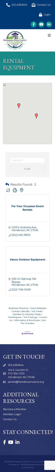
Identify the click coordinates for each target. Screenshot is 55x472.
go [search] (28, 168)
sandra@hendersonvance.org (26, 381)
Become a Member (14, 409)
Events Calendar (20, 311)
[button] (19, 106)
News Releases (38, 308)
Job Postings (30, 317)
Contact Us (9, 419)
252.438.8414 (16, 365)
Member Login (12, 414)
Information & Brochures (27, 320)
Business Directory (18, 308)
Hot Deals (36, 311)
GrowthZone (27, 467)
